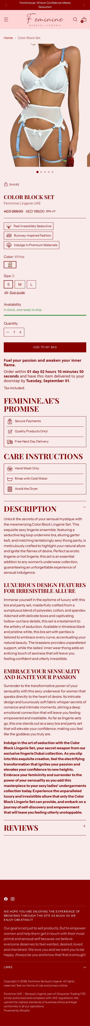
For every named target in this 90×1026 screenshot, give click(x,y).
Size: (9, 276)
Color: (14, 256)
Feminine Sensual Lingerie (45, 981)
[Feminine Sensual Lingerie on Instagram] (12, 900)
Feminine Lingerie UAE (22, 203)
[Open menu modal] (6, 19)
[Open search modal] (75, 19)
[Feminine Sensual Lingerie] (45, 19)
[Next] (83, 5)
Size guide (17, 292)
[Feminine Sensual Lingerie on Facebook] (6, 900)
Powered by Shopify (17, 1010)
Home (8, 38)
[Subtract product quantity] (8, 332)
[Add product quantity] (20, 332)
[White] (10, 264)
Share (14, 184)
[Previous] (6, 5)
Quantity (11, 323)
